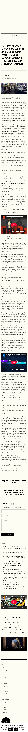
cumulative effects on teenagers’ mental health (13, 334)
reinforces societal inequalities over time (10, 318)
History (10, 627)
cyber (19, 620)
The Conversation (20, 468)
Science (4, 630)
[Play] (3, 607)
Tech (21, 630)
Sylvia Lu (3, 464)
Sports (14, 630)
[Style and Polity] (14, 16)
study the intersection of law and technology (11, 144)
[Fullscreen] (24, 607)
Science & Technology (7, 41)
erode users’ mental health (7, 267)
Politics (20, 627)
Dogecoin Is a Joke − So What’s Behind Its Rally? (14, 481)
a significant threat (10, 120)
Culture (5, 672)
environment (6, 625)
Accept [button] (10, 729)
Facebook (3, 78)
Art (3, 617)
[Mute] (22, 607)
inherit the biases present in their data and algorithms (13, 315)
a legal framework (10, 146)
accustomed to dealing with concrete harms (12, 255)
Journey (15, 627)
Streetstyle (5, 693)
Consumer (10, 620)
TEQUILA (4, 632)
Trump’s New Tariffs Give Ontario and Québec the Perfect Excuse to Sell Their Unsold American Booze (14, 578)
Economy (13, 622)
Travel (15, 632)
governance (20, 625)
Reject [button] (15, 729)
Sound (9, 630)
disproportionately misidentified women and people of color (13, 321)
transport (10, 632)
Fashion (14, 625)
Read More (21, 729)
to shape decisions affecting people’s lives (15, 162)
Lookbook (5, 691)
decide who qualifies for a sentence (12, 130)
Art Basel (8, 617)
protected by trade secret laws (14, 340)
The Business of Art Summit (14, 652)
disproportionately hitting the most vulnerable (12, 438)
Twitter (8, 78)
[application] (14, 602)
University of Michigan (15, 465)
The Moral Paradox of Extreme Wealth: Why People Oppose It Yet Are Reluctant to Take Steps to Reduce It (14, 548)
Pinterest (13, 78)
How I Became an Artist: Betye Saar (11, 569)
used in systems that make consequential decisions (13, 186)
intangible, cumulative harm (17, 209)
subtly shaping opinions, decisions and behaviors (12, 308)
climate (4, 620)
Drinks (9, 622)
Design (4, 622)
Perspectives (6, 686)
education (19, 622)
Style (17, 630)
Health (4, 627)
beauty (13, 617)
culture (15, 620)
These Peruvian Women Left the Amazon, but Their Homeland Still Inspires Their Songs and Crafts (14, 492)
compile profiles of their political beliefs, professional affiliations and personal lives (13, 184)
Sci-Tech (5, 675)
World (24, 632)
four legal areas (7, 280)
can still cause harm (21, 332)
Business (18, 617)
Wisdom (19, 632)
